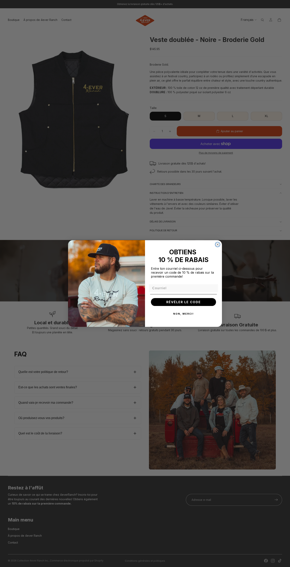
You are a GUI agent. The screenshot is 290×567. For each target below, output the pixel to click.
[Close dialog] (217, 244)
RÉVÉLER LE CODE (183, 302)
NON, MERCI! (183, 313)
